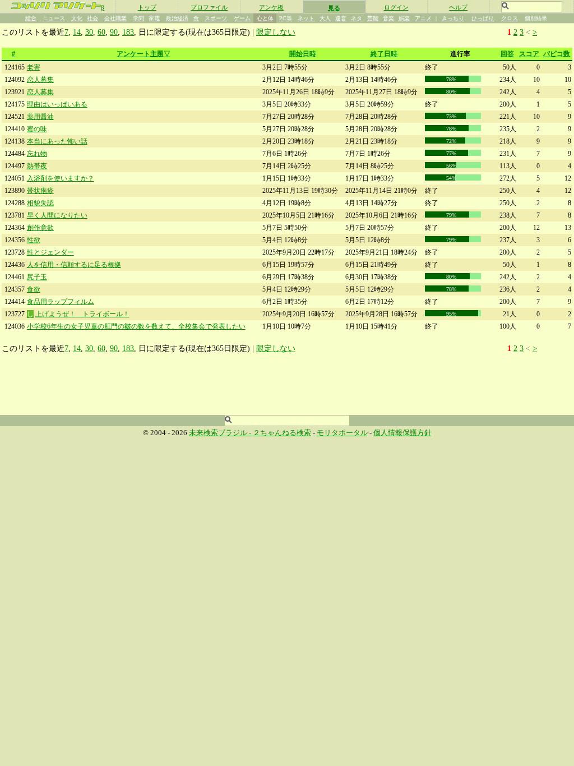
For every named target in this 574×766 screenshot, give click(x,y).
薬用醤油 (40, 117)
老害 (33, 67)
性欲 (33, 240)
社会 (92, 18)
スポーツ (216, 18)
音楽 (388, 18)
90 (114, 31)
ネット (306, 18)
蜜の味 (37, 129)
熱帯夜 (37, 166)
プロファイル (209, 7)
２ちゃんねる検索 (282, 433)
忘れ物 (37, 154)
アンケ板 (271, 7)
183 (128, 31)
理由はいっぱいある (57, 104)
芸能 (372, 18)
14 (77, 31)
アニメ (423, 18)
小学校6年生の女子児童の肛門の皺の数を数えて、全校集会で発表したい (136, 326)
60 (101, 31)
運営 (340, 18)
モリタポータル (342, 433)
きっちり (453, 18)
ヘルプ (458, 7)
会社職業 (115, 18)
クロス (509, 18)
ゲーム (242, 18)
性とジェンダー (50, 252)
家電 (154, 18)
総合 (30, 18)
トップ (147, 7)
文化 (76, 18)
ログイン (396, 7)
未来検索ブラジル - (221, 433)
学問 (138, 18)
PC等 (285, 18)
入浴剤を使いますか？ (60, 178)
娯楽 (404, 18)
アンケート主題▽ (143, 54)
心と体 (265, 18)
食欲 (33, 289)
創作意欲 (40, 228)
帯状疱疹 (40, 191)
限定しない (275, 31)
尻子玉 (37, 277)
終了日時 (384, 54)
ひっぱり (482, 18)
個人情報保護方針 (402, 433)
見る (334, 7)
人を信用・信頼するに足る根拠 (74, 265)
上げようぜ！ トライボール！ (82, 314)
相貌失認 (40, 203)
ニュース (54, 18)
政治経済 (177, 18)
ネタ (356, 18)
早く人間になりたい (57, 215)
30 (89, 31)
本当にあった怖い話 (57, 141)
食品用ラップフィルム (60, 302)
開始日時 (302, 54)
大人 (325, 18)
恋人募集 (40, 80)
